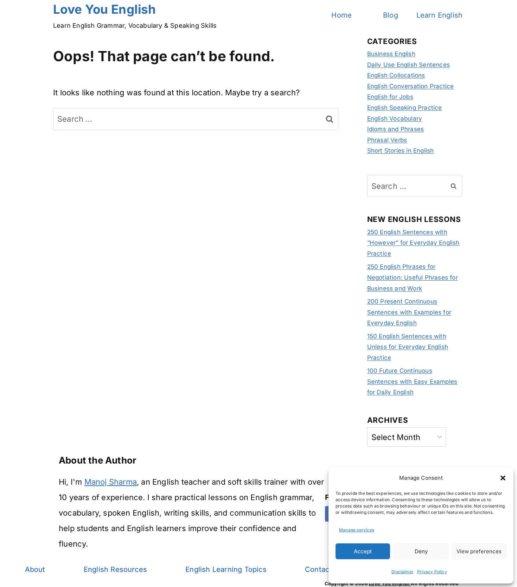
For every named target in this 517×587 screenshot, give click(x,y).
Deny (421, 551)
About (35, 569)
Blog (390, 15)
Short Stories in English (400, 150)
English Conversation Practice (410, 86)
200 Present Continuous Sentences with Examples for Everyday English (409, 312)
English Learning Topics (226, 569)
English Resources (115, 569)
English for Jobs (390, 96)
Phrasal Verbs (387, 139)
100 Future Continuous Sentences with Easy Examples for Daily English (412, 381)
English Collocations (396, 75)
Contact (318, 569)
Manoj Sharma (110, 481)
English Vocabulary (394, 118)
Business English (391, 53)
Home (341, 15)
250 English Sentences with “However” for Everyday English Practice (413, 243)
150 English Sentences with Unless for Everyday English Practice (407, 347)
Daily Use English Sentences (408, 64)
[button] (502, 477)
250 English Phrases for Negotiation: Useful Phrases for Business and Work (412, 277)
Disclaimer (402, 571)
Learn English (439, 15)
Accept (363, 551)
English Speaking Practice (404, 107)
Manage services (356, 529)
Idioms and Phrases (395, 129)
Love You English (390, 583)
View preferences (479, 551)
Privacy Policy (432, 571)
